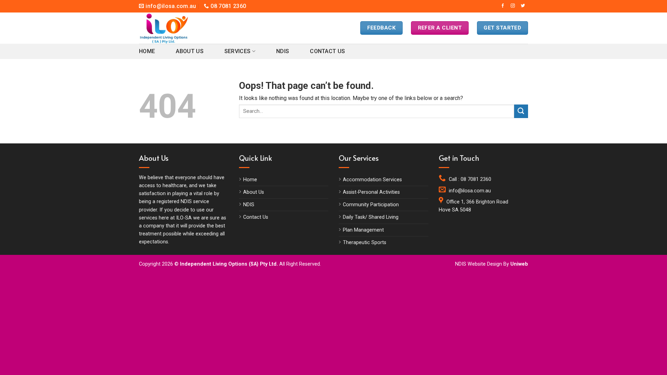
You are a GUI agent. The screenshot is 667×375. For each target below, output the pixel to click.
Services (237, 51)
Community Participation (371, 205)
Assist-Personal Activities (371, 192)
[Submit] (521, 111)
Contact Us (327, 51)
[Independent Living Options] (170, 28)
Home (147, 51)
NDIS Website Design (478, 264)
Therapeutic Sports (364, 242)
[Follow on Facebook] (503, 5)
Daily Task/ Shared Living (370, 217)
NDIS (282, 51)
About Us (190, 51)
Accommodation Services (372, 180)
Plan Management (363, 230)
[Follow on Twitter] (523, 5)
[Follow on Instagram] (513, 5)
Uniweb (519, 264)
